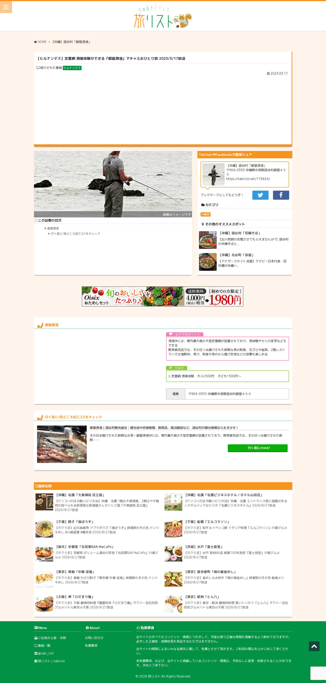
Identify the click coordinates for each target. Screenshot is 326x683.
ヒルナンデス (72, 68)
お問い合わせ (94, 638)
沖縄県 (205, 214)
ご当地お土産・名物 (52, 638)
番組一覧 (44, 645)
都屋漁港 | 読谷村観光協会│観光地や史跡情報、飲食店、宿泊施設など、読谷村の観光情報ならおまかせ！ (164, 428)
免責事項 (91, 645)
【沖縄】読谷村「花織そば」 (239, 233)
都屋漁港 (53, 228)
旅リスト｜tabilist (51, 661)
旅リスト (154, 676)
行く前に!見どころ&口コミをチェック (75, 234)
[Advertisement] (162, 109)
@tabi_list (46, 653)
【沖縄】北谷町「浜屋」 (236, 255)
